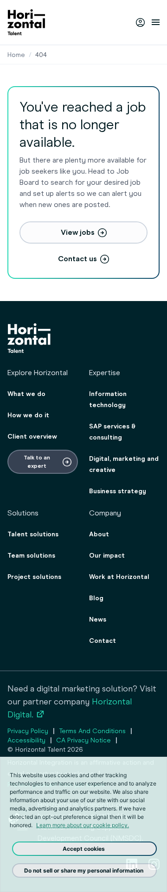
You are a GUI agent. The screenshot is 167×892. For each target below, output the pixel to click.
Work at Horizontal (119, 577)
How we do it (28, 415)
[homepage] (26, 22)
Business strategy (117, 491)
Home (16, 55)
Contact (102, 641)
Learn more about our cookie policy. (82, 825)
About (99, 534)
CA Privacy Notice (83, 740)
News (97, 619)
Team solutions (31, 555)
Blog (96, 598)
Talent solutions (32, 534)
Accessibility (26, 740)
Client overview (32, 436)
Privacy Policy (27, 731)
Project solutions (34, 577)
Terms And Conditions (92, 731)
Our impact (107, 555)
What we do (26, 394)
